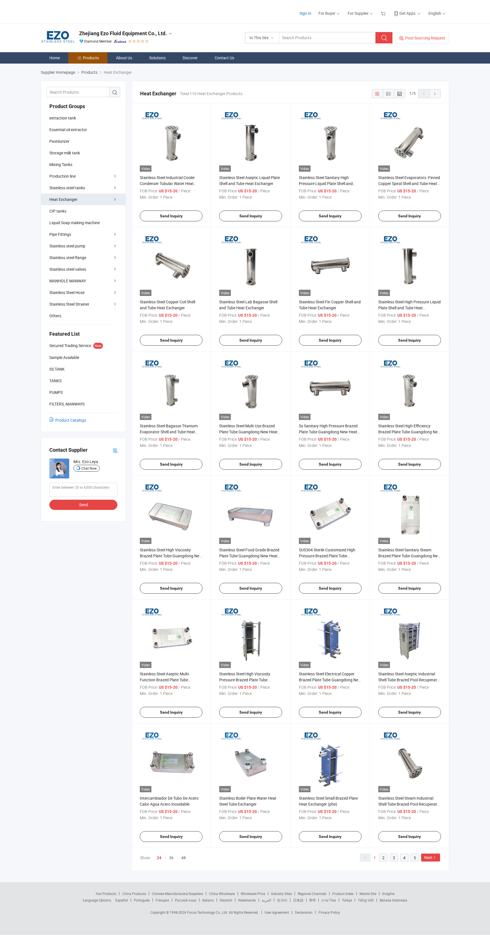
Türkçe (347, 900)
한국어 (282, 900)
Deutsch (226, 900)
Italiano (208, 900)
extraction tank (62, 118)
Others (55, 315)
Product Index (343, 893)
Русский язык (185, 900)
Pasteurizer (59, 141)
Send (83, 504)
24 (159, 858)
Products (91, 57)
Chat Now (89, 468)
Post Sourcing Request (425, 38)
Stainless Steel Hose (67, 292)
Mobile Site (368, 893)
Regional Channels (312, 893)
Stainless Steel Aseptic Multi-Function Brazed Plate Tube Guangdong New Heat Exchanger (169, 679)
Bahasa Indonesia (393, 900)
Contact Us (224, 57)
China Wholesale (222, 893)
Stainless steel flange (67, 257)
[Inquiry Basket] (384, 13)
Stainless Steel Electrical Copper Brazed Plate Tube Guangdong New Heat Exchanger (330, 679)
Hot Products (106, 893)
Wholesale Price (253, 893)
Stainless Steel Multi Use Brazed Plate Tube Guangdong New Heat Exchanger (248, 431)
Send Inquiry (171, 216)
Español (121, 900)
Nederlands (247, 900)
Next (428, 857)
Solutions (157, 57)
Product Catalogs (70, 420)
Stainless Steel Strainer (69, 304)
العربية (266, 900)
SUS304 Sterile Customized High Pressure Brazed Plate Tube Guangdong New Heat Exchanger (328, 555)
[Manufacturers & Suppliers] (77, 11)
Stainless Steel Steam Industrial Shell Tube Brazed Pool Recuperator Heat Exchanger (409, 804)
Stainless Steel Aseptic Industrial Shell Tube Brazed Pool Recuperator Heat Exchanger (409, 679)
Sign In (305, 13)
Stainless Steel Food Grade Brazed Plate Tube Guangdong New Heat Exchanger (249, 555)
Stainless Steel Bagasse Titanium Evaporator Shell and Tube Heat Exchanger (169, 431)
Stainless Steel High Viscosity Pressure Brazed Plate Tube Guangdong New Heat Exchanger (248, 679)
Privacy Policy (329, 912)
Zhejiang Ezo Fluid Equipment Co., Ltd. (123, 33)
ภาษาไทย (329, 900)
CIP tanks (57, 211)
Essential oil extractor (68, 129)
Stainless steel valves (67, 269)
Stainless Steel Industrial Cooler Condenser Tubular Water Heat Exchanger (167, 183)
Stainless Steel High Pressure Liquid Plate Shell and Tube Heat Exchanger (409, 307)
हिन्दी (312, 900)
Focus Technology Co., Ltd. (208, 912)
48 (183, 857)
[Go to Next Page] (435, 93)
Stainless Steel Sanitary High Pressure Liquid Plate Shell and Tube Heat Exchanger (326, 183)
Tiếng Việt (366, 900)
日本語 (298, 900)
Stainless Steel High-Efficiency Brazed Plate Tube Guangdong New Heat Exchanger (409, 431)
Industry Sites (281, 893)
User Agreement (277, 912)
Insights (388, 893)
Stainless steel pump (67, 246)
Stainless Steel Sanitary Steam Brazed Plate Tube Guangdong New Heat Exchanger (409, 555)
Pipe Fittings (60, 234)
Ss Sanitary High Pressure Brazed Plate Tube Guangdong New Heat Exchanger (328, 431)
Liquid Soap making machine (74, 222)
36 (171, 857)
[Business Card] (115, 450)
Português (142, 900)
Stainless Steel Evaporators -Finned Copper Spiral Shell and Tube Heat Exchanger (409, 183)
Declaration (303, 912)
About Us (124, 57)
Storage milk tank (64, 153)
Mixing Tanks (60, 164)
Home (54, 57)
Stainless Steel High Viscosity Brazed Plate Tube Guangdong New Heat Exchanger (171, 555)
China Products (134, 893)
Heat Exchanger (63, 199)
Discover (190, 57)
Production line (62, 176)
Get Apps (407, 13)
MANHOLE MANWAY (67, 280)
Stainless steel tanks (67, 187)
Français (162, 900)
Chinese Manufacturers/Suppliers (177, 893)
